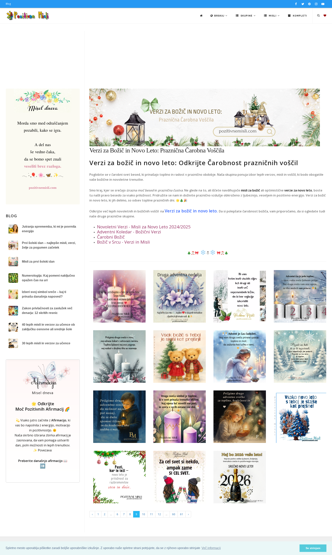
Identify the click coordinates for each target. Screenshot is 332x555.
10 (143, 514)
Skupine (246, 15)
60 (173, 514)
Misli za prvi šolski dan (38, 261)
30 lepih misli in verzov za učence (46, 343)
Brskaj (219, 15)
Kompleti (299, 15)
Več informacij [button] (211, 548)
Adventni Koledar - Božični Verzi (129, 232)
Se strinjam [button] (313, 548)
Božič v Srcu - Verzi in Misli (123, 242)
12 (159, 514)
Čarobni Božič (111, 237)
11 (151, 514)
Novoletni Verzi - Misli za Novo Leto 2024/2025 (144, 227)
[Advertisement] (166, 60)
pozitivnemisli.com (42, 188)
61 (181, 514)
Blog (8, 3)
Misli (272, 15)
